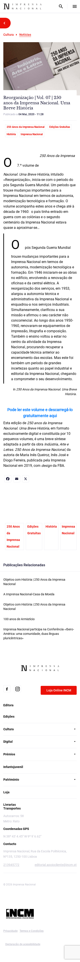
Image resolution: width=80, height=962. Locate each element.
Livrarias (9, 804)
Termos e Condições (32, 930)
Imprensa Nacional (32, 134)
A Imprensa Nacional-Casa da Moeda (28, 594)
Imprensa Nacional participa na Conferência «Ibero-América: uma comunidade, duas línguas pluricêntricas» (38, 633)
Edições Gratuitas (59, 127)
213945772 (11, 865)
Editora (8, 705)
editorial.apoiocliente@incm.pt (56, 865)
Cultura (8, 34)
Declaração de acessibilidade (22, 944)
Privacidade (10, 930)
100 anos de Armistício (19, 619)
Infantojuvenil (13, 767)
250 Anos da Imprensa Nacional (25, 127)
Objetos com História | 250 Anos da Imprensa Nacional (34, 582)
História (11, 134)
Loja (6, 792)
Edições (8, 716)
